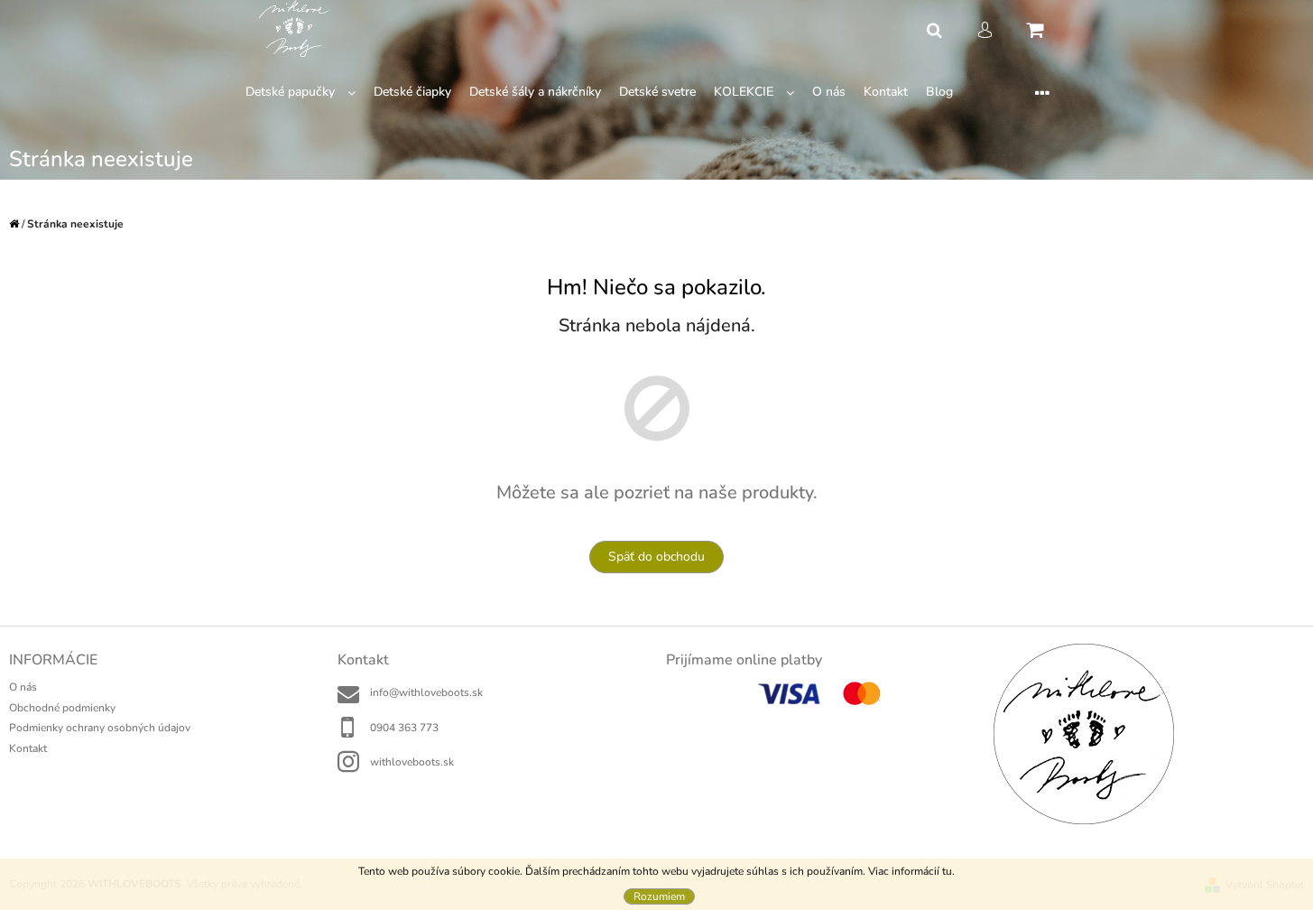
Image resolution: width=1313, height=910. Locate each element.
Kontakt (28, 748)
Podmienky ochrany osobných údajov (99, 727)
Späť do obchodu (656, 556)
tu (947, 871)
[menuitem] (300, 92)
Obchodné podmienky (62, 708)
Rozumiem (659, 896)
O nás (23, 687)
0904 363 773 (404, 727)
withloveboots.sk (412, 762)
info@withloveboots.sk (426, 692)
